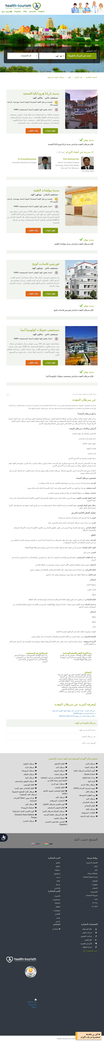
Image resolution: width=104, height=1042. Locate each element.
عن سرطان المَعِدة (89, 736)
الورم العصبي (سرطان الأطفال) (54, 804)
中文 (25, 11)
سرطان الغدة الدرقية (87, 816)
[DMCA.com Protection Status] (32, 1003)
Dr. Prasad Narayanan (27, 159)
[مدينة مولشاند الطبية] (81, 206)
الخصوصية (94, 892)
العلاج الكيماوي (59, 764)
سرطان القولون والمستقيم (24, 781)
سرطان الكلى (90, 792)
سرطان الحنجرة (28, 821)
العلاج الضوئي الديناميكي (56, 808)
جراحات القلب (87, 933)
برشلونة (57, 870)
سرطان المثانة (59, 774)
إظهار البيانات (50, 131)
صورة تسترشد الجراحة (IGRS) (84, 788)
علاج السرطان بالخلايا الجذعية (54, 815)
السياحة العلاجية (91, 77)
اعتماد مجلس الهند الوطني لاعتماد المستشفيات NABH (33, 110)
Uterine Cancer (89, 774)
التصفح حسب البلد (89, 743)
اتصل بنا (95, 906)
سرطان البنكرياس (88, 802)
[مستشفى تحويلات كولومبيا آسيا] (81, 345)
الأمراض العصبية (86, 944)
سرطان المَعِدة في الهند (55, 77)
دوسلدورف (56, 899)
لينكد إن (55, 929)
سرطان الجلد (90, 809)
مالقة (58, 881)
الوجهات (95, 881)
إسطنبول (57, 874)
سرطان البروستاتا (28, 771)
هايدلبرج (57, 888)
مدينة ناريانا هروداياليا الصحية (41, 94)
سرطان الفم (90, 799)
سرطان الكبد (60, 797)
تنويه (96, 899)
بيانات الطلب (33, 131)
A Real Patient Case (90, 877)
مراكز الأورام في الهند (87, 730)
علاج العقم (88, 940)
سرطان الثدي (90, 764)
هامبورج (57, 896)
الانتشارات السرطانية (57, 801)
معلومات (95, 885)
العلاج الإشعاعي (89, 806)
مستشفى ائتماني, (50, 194)
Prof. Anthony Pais (71, 159)
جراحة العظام (87, 947)
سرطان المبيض (59, 771)
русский (32, 11)
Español (17, 11)
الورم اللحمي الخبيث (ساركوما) (23, 811)
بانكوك (58, 866)
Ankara (57, 903)
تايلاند (38, 844)
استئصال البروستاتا (27, 808)
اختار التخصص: (91, 51)
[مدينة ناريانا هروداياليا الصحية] (81, 109)
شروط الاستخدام (92, 895)
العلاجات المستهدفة (88, 813)
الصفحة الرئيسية (92, 863)
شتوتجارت (56, 910)
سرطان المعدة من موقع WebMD (84, 713)
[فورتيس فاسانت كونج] (81, 279)
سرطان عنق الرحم (58, 784)
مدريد (58, 877)
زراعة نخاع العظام (88, 778)
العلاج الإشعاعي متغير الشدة (24, 788)
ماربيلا (58, 885)
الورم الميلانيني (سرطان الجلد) (84, 771)
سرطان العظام (29, 774)
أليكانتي (57, 914)
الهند (69, 77)
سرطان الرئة (29, 767)
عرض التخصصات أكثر (90, 951)
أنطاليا (58, 907)
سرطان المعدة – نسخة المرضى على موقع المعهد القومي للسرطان (73, 711)
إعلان (96, 866)
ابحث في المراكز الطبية (80, 55)
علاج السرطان (87, 929)
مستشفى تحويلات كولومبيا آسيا (40, 330)
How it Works (93, 874)
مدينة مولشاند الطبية (46, 190)
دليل (96, 870)
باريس (58, 921)
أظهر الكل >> (60, 152)
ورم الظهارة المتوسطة (87, 795)
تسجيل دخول (5, 11)
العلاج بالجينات (60, 787)
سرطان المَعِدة (90, 767)
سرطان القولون (28, 764)
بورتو (58, 918)
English (41, 11)
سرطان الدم (60, 767)
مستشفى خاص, (51, 98)
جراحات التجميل (86, 936)
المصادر (95, 888)
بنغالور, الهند (38, 98)
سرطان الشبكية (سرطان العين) (54, 811)
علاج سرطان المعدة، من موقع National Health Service (77, 716)
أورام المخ (91, 781)
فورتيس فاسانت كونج (45, 264)
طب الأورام (78, 77)
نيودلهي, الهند (36, 194)
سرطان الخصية (59, 818)
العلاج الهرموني (29, 785)
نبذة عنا (95, 903)
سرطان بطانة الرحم (88, 785)
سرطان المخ (29, 778)
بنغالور (58, 863)
